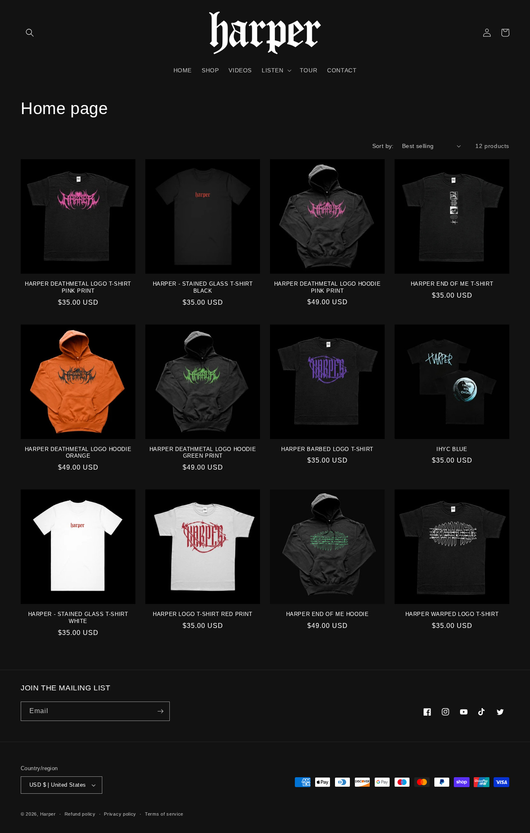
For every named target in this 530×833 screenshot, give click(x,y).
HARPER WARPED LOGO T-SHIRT (452, 614)
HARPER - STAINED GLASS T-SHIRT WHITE (78, 617)
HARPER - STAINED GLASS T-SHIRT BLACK (203, 287)
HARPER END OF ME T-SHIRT (452, 284)
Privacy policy (120, 814)
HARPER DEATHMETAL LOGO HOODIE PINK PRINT (327, 287)
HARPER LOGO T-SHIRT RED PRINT (202, 614)
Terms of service (164, 814)
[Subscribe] (160, 711)
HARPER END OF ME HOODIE (327, 614)
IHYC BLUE (451, 449)
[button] (30, 33)
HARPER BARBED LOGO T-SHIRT (327, 449)
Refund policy (80, 814)
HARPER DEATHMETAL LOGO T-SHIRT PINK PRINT (78, 287)
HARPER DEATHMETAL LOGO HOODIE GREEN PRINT (202, 452)
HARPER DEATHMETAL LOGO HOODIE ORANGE (78, 452)
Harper (48, 814)
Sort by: (383, 146)
